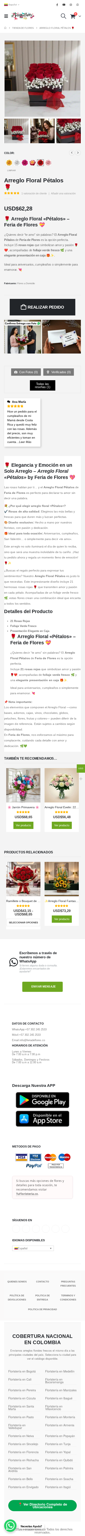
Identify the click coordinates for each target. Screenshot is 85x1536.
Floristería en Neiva (21, 1436)
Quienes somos (17, 1281)
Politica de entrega (42, 1297)
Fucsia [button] (24, 162)
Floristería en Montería (60, 1417)
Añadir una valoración (63, 193)
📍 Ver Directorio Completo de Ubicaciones (42, 1505)
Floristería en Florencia (23, 1452)
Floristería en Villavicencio (54, 1407)
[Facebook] (57, 5)
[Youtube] (64, 5)
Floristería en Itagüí (58, 1487)
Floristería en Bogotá (22, 1371)
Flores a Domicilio (26, 283)
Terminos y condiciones (68, 1297)
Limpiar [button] (11, 170)
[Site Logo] (22, 16)
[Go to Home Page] (5, 27)
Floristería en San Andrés (20, 1469)
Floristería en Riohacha (23, 1460)
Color (9, 153)
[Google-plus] (36, 1229)
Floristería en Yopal (58, 1452)
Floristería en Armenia (59, 1425)
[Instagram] (71, 5)
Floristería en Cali (19, 1379)
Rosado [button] (48, 162)
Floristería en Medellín (59, 1371)
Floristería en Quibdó (59, 1460)
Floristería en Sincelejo (23, 1444)
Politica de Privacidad (42, 1309)
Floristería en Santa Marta (21, 1407)
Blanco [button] (17, 162)
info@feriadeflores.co (32, 1040)
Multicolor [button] (32, 162)
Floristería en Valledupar (17, 1426)
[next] (78, 153)
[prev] (72, 153)
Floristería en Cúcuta (22, 1398)
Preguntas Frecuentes (68, 1283)
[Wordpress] (46, 1229)
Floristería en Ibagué (58, 1398)
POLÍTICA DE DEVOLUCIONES (17, 1297)
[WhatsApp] (78, 5)
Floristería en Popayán (60, 1436)
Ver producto (23, 825)
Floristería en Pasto (21, 1417)
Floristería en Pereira (22, 1390)
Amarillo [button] (9, 162)
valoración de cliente (34, 193)
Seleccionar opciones (23, 922)
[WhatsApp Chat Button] (10, 1525)
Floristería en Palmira (59, 1468)
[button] (7, 16)
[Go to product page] (23, 785)
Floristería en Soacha (59, 1479)
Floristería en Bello (20, 1479)
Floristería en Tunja (58, 1444)
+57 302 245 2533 (36, 1029)
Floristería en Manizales (61, 1390)
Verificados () (61, 372)
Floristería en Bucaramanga (54, 1380)
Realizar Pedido (46, 307)
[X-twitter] (26, 1229)
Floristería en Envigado (23, 1487)
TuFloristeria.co (27, 1194)
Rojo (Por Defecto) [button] (40, 162)
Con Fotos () (28, 372)
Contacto (42, 1281)
